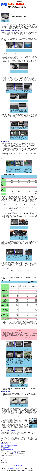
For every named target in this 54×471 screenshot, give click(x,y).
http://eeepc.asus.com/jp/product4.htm (7, 449)
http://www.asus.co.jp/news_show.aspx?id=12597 (9, 445)
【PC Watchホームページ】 (19, 465)
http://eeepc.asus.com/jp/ (5, 447)
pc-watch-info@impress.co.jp (12, 468)
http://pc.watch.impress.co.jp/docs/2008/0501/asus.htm (10, 456)
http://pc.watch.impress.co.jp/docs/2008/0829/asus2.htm (10, 452)
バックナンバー (4, 458)
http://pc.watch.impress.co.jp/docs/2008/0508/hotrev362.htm (11, 454)
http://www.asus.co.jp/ (4, 443)
